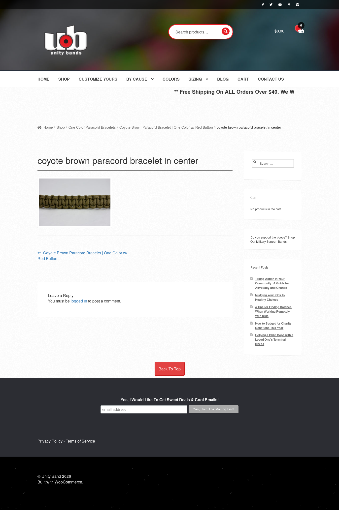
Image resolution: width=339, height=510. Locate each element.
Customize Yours (98, 79)
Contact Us (271, 79)
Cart (243, 79)
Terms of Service (80, 441)
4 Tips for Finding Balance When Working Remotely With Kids (273, 311)
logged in (79, 301)
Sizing (195, 79)
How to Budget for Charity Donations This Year (273, 325)
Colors (171, 79)
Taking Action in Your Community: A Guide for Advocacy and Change (272, 283)
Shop (64, 79)
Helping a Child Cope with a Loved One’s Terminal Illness (274, 339)
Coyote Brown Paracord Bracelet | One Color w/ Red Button (166, 127)
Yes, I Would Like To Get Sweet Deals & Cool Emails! (170, 400)
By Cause (136, 79)
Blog (223, 79)
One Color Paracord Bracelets (92, 127)
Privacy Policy (50, 441)
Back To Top (170, 369)
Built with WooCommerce (59, 482)
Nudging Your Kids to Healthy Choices (270, 297)
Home (43, 79)
